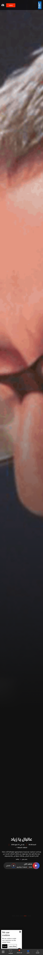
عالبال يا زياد (21, 839)
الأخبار (28, 953)
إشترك (11, 5)
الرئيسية (37, 953)
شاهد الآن (28, 864)
